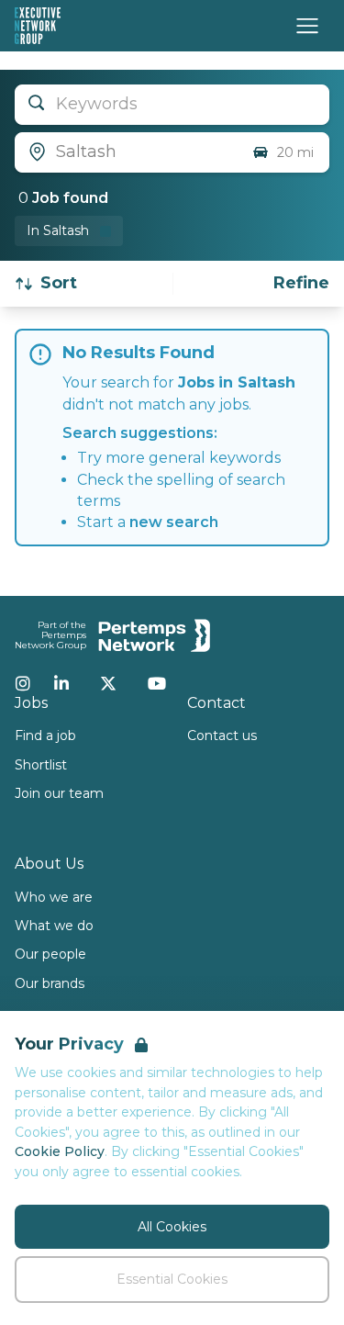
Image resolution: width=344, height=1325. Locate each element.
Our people (50, 954)
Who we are (54, 897)
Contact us (222, 735)
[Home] (38, 25)
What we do (54, 925)
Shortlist (41, 765)
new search (173, 522)
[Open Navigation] (307, 26)
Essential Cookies (172, 1279)
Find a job (45, 735)
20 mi (295, 152)
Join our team (59, 793)
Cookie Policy (60, 1151)
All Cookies (172, 1226)
